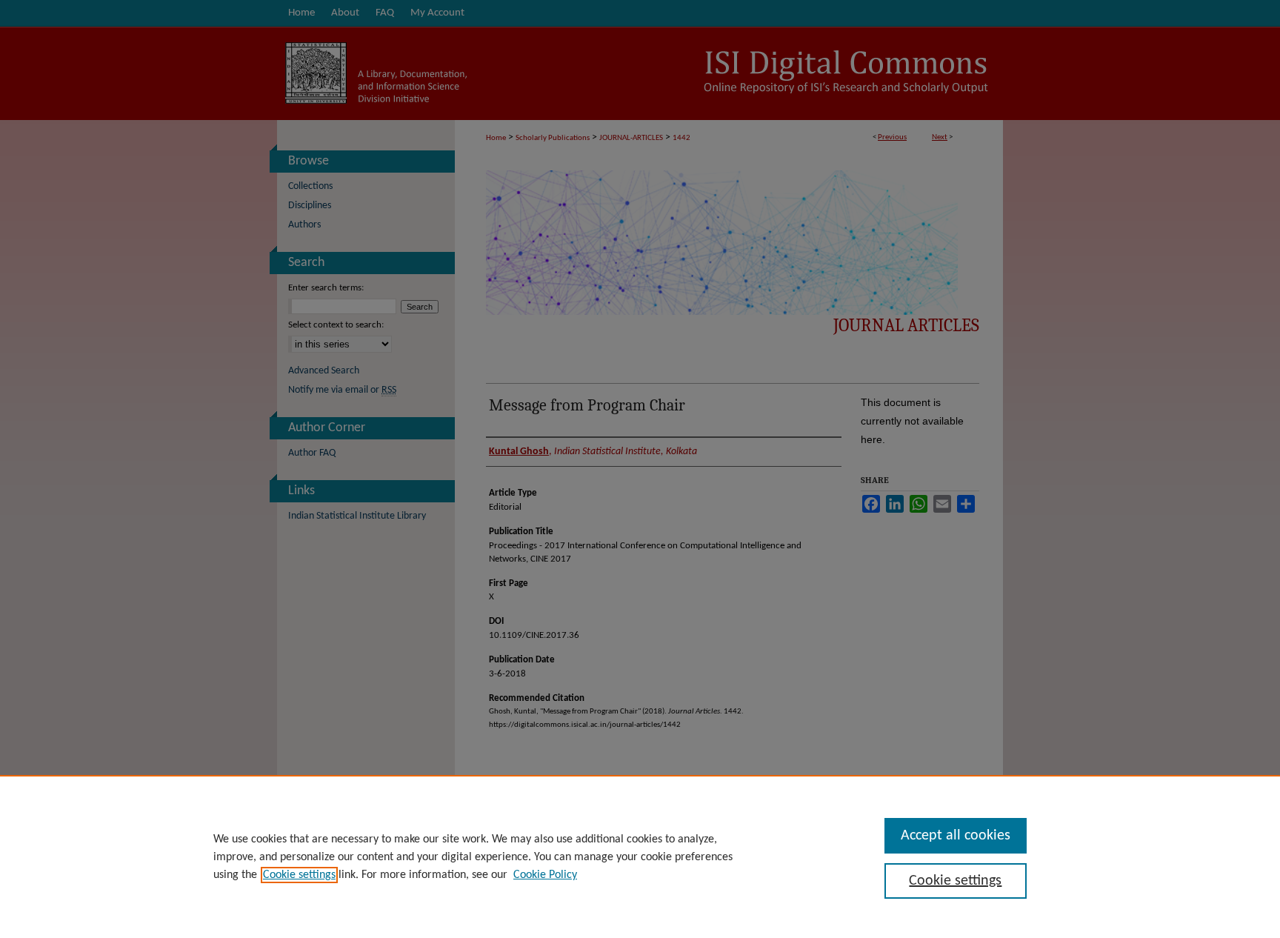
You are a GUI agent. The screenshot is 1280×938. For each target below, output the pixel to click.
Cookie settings (299, 875)
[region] (640, 856)
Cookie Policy (545, 875)
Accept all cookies (955, 835)
